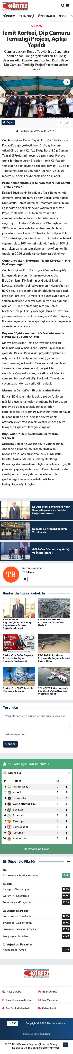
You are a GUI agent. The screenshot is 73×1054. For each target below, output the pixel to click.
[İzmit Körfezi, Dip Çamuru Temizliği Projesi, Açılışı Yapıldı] (36, 97)
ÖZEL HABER (46, 16)
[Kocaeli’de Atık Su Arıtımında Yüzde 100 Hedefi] (54, 607)
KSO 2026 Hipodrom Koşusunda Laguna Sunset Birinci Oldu (54, 658)
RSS (14, 1023)
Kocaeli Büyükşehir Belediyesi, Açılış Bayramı (31, 192)
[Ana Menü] (67, 6)
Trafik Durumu (49, 992)
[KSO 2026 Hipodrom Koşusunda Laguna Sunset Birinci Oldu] (54, 643)
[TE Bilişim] (11, 574)
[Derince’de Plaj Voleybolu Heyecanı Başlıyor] (19, 676)
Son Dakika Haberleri (17, 1008)
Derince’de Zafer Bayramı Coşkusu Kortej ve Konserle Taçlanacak (18, 658)
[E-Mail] (25, 579)
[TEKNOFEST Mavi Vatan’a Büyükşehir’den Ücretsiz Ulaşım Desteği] (54, 676)
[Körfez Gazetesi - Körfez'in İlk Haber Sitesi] (15, 6)
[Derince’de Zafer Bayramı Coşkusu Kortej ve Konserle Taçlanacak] (19, 643)
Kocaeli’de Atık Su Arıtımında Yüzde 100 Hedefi (51, 623)
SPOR (63, 16)
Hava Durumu (14, 992)
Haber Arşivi (49, 1008)
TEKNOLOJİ (26, 16)
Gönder (10, 744)
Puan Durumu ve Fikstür (19, 1000)
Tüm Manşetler (50, 1000)
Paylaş (10, 122)
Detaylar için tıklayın (36, 849)
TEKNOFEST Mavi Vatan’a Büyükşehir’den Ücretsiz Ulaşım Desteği (53, 691)
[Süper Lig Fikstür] (68, 861)
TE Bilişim (24, 131)
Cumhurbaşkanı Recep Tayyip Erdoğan (27, 140)
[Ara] (63, 6)
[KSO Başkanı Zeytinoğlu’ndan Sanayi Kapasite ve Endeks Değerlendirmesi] (19, 607)
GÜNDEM (9, 16)
